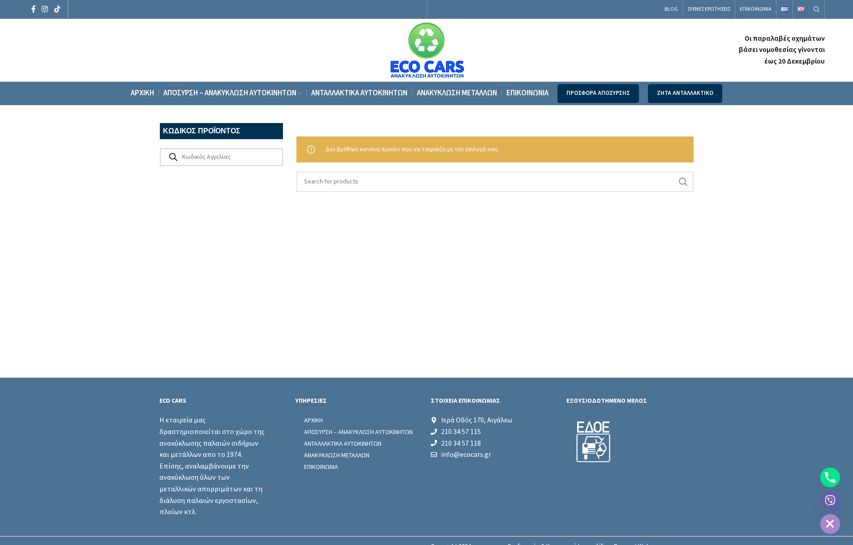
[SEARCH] (683, 181)
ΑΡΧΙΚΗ (313, 420)
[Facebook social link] (33, 9)
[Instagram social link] (45, 9)
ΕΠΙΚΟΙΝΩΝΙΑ (321, 467)
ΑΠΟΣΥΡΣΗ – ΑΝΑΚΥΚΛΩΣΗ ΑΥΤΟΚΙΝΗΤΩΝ (358, 432)
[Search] (816, 9)
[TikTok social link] (57, 9)
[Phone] (830, 477)
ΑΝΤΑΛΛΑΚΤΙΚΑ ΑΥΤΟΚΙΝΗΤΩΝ (342, 443)
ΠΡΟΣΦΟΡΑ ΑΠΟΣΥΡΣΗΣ (598, 93)
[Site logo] (426, 49)
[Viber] (830, 501)
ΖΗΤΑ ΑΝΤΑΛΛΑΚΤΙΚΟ (685, 93)
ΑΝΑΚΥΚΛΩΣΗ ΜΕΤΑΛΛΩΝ (336, 455)
